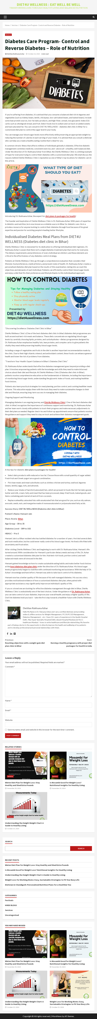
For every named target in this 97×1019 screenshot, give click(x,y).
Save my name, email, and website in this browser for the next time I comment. (41, 729)
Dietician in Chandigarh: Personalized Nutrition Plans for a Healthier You (38, 884)
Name (8, 700)
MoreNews (57, 1016)
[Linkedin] (11, 634)
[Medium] (15, 634)
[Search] (93, 17)
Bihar (20, 518)
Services (8, 34)
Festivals (9, 900)
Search (8, 841)
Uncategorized (12, 915)
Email (8, 710)
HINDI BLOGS (11, 905)
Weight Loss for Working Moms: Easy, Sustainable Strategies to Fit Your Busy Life (42, 880)
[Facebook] (7, 634)
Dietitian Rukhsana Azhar (15, 54)
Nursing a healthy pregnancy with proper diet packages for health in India (71, 643)
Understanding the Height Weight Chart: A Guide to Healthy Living (26, 806)
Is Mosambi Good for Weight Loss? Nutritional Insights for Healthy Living (71, 765)
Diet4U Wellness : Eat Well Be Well (48, 4)
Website (9, 720)
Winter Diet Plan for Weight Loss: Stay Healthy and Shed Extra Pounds (26, 765)
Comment (10, 666)
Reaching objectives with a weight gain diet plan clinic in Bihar (25, 643)
